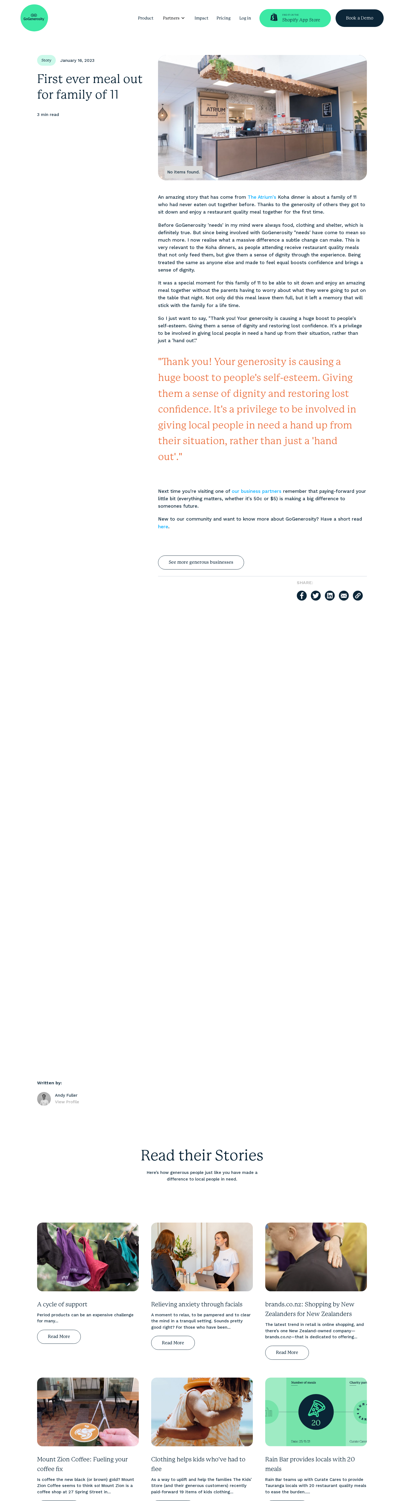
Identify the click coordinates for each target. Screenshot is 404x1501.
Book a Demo (359, 18)
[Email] (344, 596)
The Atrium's (262, 197)
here (163, 526)
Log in (245, 18)
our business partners (256, 491)
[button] (173, 18)
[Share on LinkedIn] (330, 596)
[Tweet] (316, 596)
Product (145, 18)
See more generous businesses (201, 562)
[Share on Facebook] (302, 596)
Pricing (224, 18)
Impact (201, 18)
